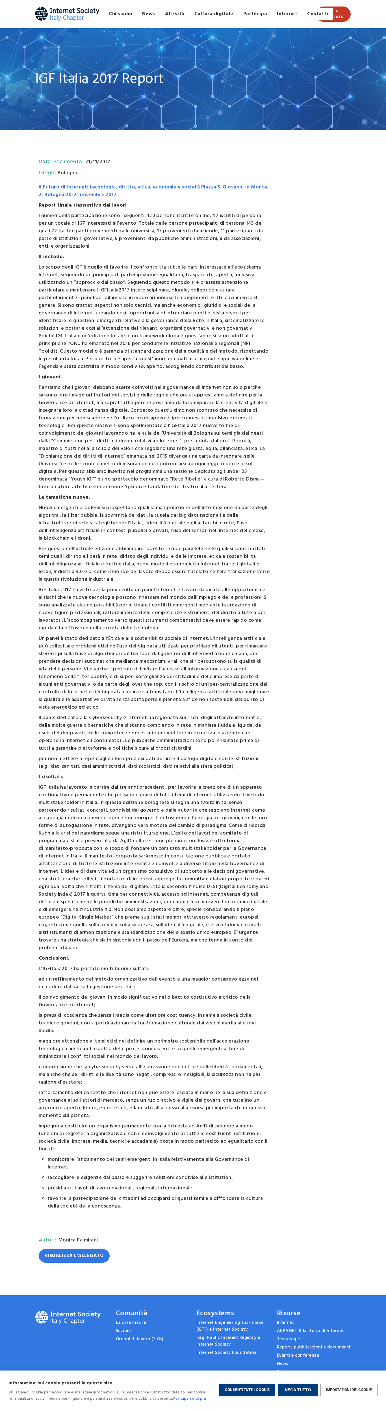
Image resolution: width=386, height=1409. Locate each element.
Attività (175, 14)
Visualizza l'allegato (74, 1256)
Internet (287, 14)
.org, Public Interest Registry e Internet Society (228, 1341)
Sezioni (123, 1331)
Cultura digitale (213, 14)
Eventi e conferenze (298, 1355)
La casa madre (131, 1322)
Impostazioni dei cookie (349, 1390)
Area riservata (333, 14)
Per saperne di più (189, 1399)
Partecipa (255, 14)
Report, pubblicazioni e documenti (313, 1347)
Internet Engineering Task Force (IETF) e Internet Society (230, 1326)
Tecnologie (288, 1339)
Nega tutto (298, 1390)
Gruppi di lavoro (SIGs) (139, 1339)
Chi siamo (120, 14)
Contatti (317, 14)
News (148, 14)
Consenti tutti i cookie (247, 1390)
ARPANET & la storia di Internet (310, 1331)
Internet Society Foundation (226, 1352)
